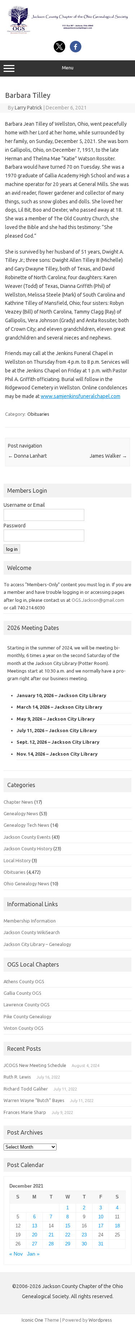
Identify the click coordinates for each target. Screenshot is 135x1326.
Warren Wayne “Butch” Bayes (34, 1100)
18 (117, 1225)
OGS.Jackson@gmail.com (98, 599)
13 (34, 1225)
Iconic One (32, 1319)
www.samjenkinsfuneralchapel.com (80, 396)
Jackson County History (28, 848)
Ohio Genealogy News (26, 883)
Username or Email (24, 505)
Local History (17, 860)
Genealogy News (21, 813)
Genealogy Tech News (26, 825)
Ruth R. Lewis (17, 1076)
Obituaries (38, 413)
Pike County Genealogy (27, 1016)
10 (100, 1216)
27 (34, 1244)
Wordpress (100, 1319)
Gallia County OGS (22, 992)
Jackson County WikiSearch (32, 932)
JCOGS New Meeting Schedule (35, 1065)
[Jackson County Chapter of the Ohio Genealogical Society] (67, 33)
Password (15, 525)
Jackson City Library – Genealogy (37, 944)
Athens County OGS (24, 981)
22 (67, 1235)
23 (84, 1235)
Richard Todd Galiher (26, 1088)
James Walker (108, 456)
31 (100, 1244)
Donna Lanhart (27, 456)
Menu (67, 67)
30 (84, 1244)
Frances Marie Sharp (25, 1112)
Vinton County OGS (24, 1028)
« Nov (16, 1254)
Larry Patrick (28, 108)
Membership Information (30, 920)
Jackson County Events (27, 836)
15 (67, 1225)
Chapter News (18, 801)
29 (67, 1244)
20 (34, 1235)
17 (100, 1225)
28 (51, 1244)
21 (51, 1235)
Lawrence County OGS (27, 1004)
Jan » (33, 1254)
